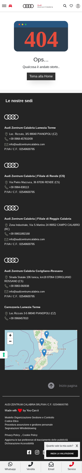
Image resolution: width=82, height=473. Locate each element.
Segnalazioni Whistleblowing (20, 428)
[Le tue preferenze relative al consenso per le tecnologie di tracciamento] (4, 354)
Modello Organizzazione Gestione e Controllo (29, 417)
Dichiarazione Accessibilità (19, 443)
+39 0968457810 (18, 318)
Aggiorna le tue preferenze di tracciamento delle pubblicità (36, 439)
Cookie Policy (29, 435)
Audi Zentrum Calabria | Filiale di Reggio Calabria (37, 218)
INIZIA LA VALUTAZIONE (62, 453)
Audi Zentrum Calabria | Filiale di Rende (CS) (34, 176)
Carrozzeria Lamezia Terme (22, 307)
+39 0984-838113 (19, 187)
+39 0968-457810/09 (21, 138)
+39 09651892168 (19, 233)
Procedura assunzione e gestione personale (29, 424)
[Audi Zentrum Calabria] (38, 6)
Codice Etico (12, 421)
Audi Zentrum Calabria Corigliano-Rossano (33, 271)
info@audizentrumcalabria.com (27, 144)
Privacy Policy (12, 435)
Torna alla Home (41, 76)
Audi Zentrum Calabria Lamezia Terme (30, 127)
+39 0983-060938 (19, 285)
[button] (44, 353)
